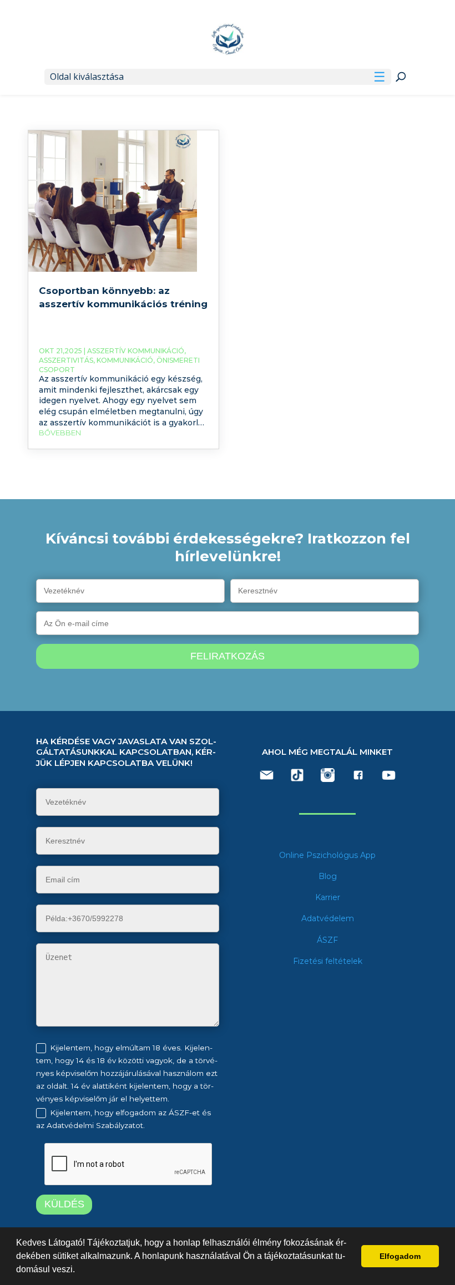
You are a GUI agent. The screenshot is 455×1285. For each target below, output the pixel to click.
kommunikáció (125, 360)
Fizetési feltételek (327, 961)
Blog (327, 876)
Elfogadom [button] (400, 1256)
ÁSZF (327, 940)
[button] (78, 1270)
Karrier (327, 897)
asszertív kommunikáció (135, 351)
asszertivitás (66, 360)
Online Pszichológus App (327, 855)
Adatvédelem (327, 918)
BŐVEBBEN (60, 432)
